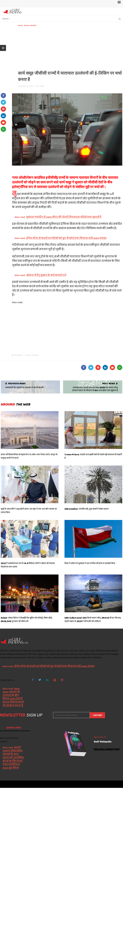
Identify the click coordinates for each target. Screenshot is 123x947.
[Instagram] (62, 680)
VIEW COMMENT (32, 355)
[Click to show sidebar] (3, 48)
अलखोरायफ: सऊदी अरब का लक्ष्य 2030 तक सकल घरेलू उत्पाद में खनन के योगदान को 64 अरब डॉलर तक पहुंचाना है (95, 389)
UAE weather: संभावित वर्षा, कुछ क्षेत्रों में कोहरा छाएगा (86, 509)
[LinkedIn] (47, 680)
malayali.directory (107, 749)
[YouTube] (55, 680)
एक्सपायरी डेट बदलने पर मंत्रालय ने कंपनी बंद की (24, 387)
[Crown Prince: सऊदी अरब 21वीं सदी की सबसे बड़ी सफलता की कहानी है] (93, 430)
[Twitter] (40, 680)
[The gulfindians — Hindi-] (12, 11)
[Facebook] (32, 680)
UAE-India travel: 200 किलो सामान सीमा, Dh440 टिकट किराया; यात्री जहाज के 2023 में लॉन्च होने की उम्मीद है (92, 619)
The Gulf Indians (16, 784)
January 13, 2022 (26, 86)
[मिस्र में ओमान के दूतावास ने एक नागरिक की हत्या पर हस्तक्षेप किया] (93, 539)
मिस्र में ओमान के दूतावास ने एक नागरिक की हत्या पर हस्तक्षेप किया (89, 563)
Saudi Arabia (30, 25)
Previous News (17, 383)
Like (41, 86)
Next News (108, 383)
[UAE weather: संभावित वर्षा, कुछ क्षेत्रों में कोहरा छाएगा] (93, 484)
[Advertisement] (70, 48)
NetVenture (115, 784)
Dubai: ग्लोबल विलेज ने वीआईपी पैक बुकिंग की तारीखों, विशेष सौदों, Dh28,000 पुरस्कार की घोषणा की (26, 619)
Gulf (20, 25)
